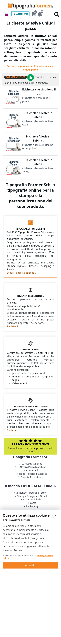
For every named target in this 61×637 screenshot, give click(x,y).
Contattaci (32, 470)
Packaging (32, 506)
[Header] (6, 14)
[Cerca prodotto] (56, 14)
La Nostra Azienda (32, 463)
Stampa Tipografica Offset (32, 496)
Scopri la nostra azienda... (21, 272)
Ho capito (30, 565)
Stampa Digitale (32, 499)
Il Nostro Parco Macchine (32, 467)
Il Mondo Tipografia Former (32, 492)
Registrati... (13, 326)
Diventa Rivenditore (32, 477)
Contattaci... (14, 430)
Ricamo (32, 502)
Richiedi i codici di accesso (32, 473)
